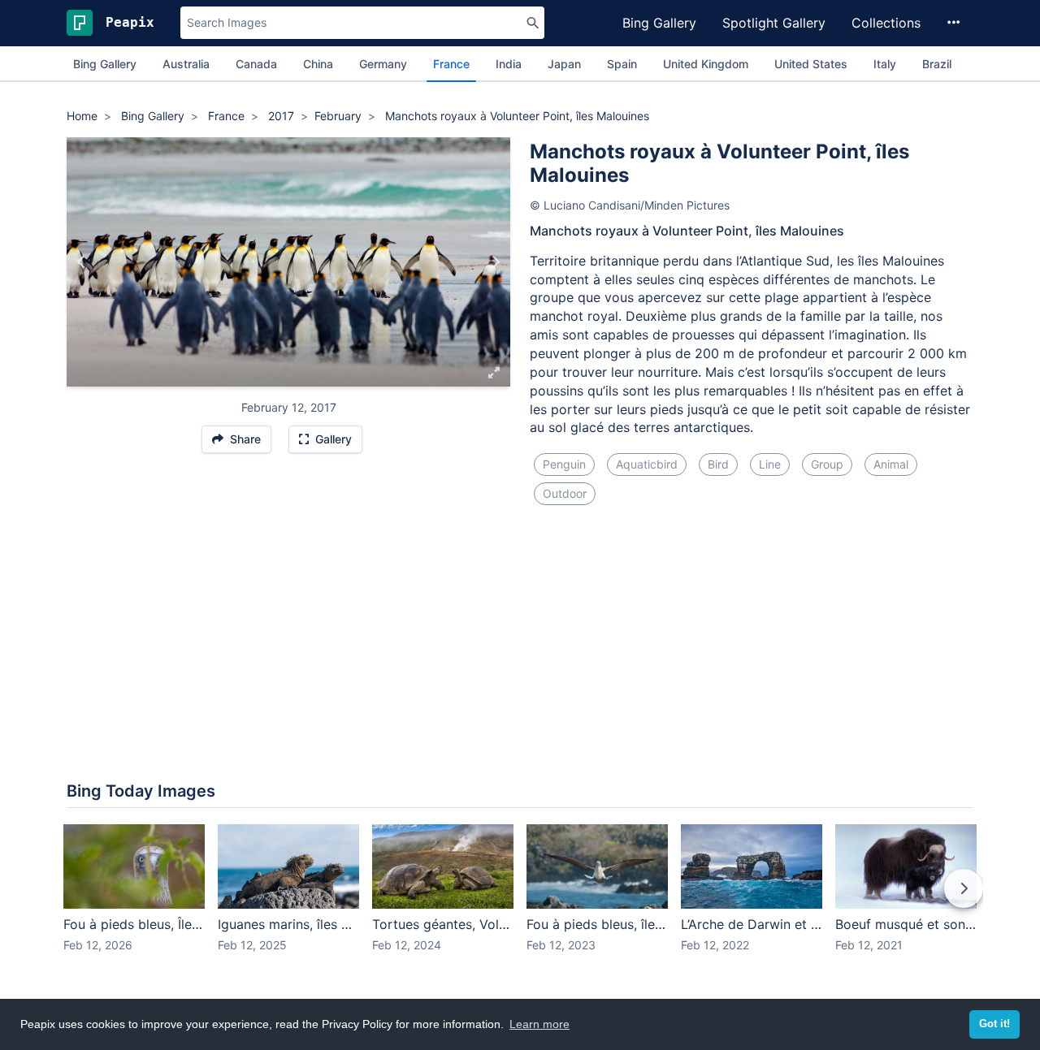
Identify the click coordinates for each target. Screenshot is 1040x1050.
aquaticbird (647, 464)
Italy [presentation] (884, 64)
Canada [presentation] (256, 64)
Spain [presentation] (622, 64)
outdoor (565, 493)
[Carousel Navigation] (520, 900)
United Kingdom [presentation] (705, 64)
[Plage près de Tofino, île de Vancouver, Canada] (82, 262)
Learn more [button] (539, 1024)
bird (718, 464)
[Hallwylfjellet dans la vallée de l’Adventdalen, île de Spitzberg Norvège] (495, 262)
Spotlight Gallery (774, 23)
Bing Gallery (659, 23)
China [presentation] (318, 64)
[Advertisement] (520, 591)
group (827, 464)
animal (890, 464)
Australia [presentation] (186, 64)
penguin (564, 464)
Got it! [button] (994, 1024)
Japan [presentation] (564, 64)
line (770, 464)
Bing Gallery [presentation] (104, 64)
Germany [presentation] (383, 64)
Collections (886, 23)
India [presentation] (509, 64)
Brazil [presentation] (936, 64)
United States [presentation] (810, 64)
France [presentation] (451, 64)
